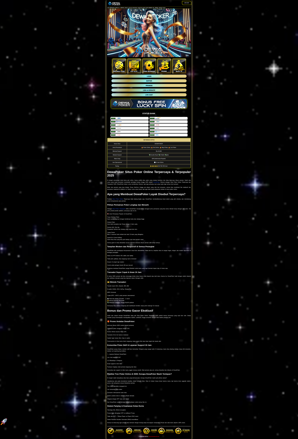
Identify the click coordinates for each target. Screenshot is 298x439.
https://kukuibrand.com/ (154, 436)
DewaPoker (156, 182)
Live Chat (186, 2)
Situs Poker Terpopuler (118, 208)
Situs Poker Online (117, 199)
